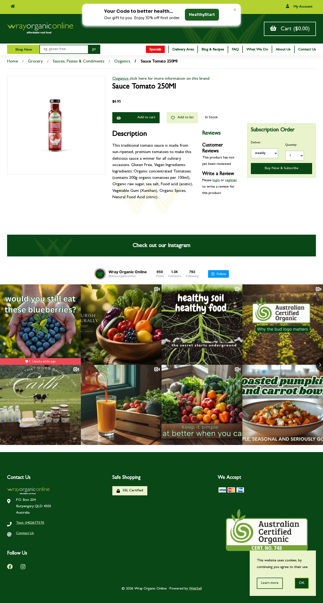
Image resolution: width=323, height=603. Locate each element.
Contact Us (307, 50)
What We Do (257, 50)
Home (12, 62)
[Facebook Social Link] (10, 566)
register (231, 180)
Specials (155, 50)
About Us (283, 50)
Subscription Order (273, 130)
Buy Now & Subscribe (281, 168)
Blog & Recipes (212, 50)
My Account (302, 7)
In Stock (211, 117)
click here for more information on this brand (170, 79)
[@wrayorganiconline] (100, 274)
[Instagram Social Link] (23, 566)
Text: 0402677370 (30, 523)
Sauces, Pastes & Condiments (78, 62)
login (216, 180)
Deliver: (256, 142)
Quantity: (291, 145)
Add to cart (146, 117)
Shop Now (23, 50)
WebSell (195, 589)
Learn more (270, 583)
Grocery (35, 62)
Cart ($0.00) (293, 29)
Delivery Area (183, 50)
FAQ (235, 50)
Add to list (185, 117)
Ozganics (122, 62)
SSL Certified (132, 491)
